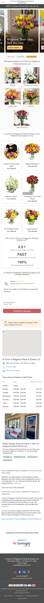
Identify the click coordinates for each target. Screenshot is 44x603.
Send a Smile (13, 48)
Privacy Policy (19, 595)
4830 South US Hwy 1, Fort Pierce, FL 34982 (22, 561)
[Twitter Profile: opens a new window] (28, 571)
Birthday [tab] (11, 57)
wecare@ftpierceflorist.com (22, 565)
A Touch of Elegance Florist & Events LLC (22, 2)
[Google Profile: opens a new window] (24, 571)
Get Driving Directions (13, 370)
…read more (17, 483)
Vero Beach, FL (7, 460)
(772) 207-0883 (11, 367)
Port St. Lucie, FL (32, 457)
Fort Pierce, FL (7, 457)
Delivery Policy (22, 598)
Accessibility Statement (32, 595)
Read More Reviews (22, 311)
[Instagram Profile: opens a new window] (15, 571)
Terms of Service (8, 595)
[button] (39, 598)
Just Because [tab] (31, 57)
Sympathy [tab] (20, 57)
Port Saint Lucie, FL (19, 457)
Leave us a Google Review (22, 578)
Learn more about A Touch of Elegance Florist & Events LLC (22, 519)
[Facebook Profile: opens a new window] (19, 571)
